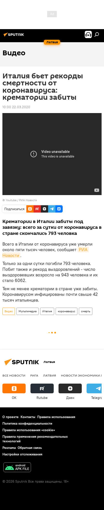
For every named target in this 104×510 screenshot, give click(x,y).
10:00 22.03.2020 (16, 107)
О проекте (10, 417)
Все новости (13, 375)
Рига (34, 375)
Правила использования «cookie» (28, 430)
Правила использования (56, 417)
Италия (47, 311)
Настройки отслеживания (22, 454)
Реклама (9, 447)
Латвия (49, 375)
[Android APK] (17, 467)
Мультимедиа (28, 311)
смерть (85, 311)
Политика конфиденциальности (27, 423)
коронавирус (66, 311)
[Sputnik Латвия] (14, 36)
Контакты (28, 417)
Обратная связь (30, 447)
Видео (9, 311)
